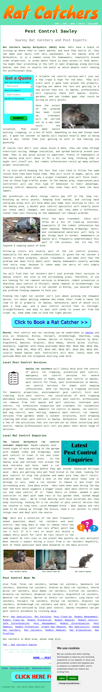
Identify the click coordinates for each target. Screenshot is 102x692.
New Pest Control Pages (19, 668)
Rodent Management (86, 617)
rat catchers (43, 604)
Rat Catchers (33, 630)
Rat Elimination (80, 630)
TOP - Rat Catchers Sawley (20, 645)
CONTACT (81, 24)
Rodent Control (88, 620)
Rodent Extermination (74, 623)
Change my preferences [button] (69, 683)
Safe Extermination (16, 623)
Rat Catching (43, 617)
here (53, 611)
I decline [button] (72, 678)
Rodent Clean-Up (13, 620)
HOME (57, 24)
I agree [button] (62, 678)
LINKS (64, 24)
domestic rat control (52, 409)
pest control (37, 419)
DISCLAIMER (93, 24)
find (13, 584)
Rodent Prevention (39, 620)
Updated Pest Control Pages (43, 668)
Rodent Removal (65, 620)
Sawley (89, 332)
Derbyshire (70, 419)
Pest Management (45, 623)
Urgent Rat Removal (53, 627)
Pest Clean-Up (63, 617)
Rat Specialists (21, 617)
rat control (90, 409)
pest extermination (71, 382)
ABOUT (72, 24)
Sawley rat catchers (39, 369)
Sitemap (5, 668)
